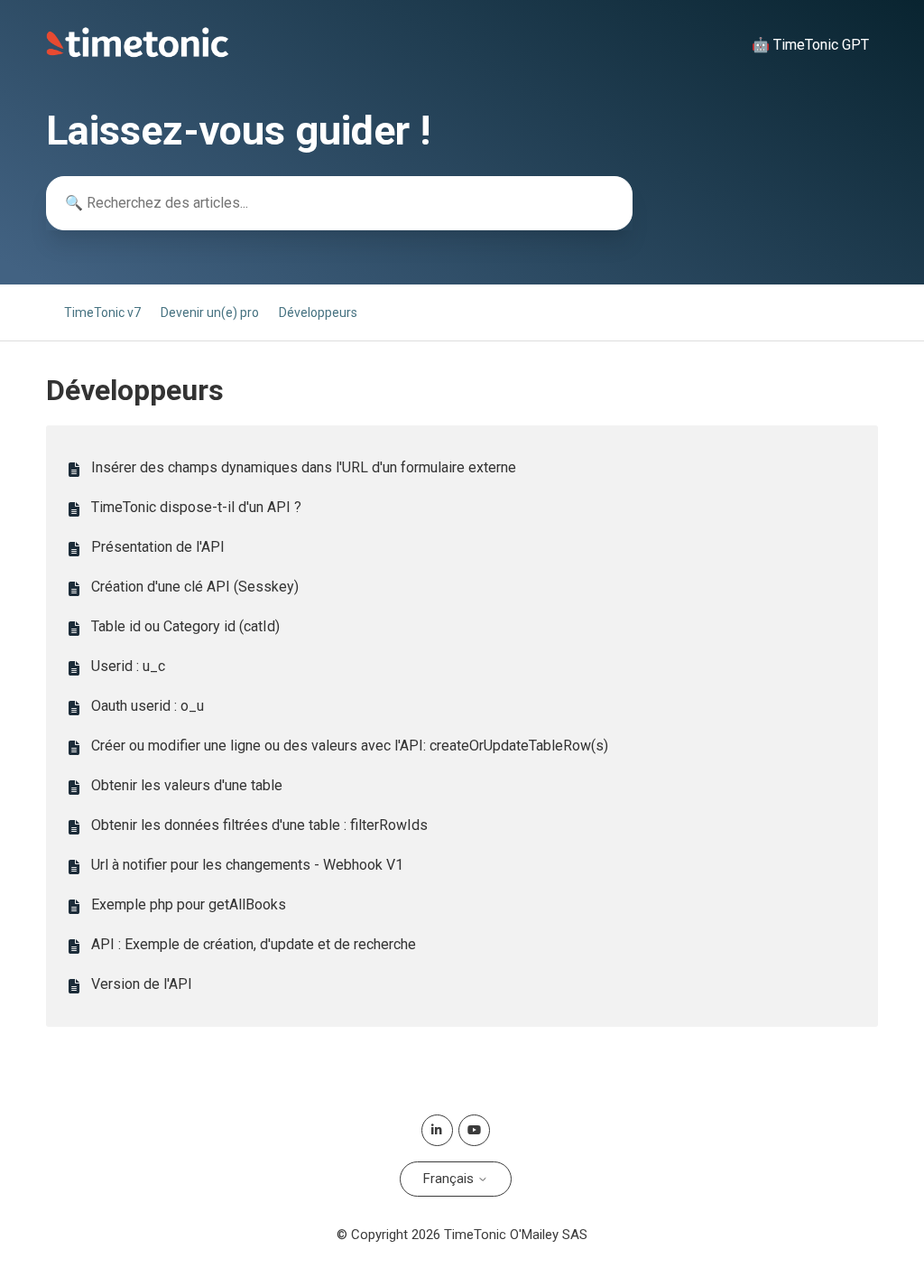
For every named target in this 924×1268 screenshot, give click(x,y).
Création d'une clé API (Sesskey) (195, 586)
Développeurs (318, 312)
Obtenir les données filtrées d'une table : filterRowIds (259, 825)
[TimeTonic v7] (137, 53)
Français (450, 1178)
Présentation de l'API (158, 546)
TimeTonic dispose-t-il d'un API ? (196, 507)
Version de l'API (141, 984)
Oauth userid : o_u (147, 705)
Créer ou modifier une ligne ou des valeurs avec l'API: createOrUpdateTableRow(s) (349, 745)
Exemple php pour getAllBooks (188, 904)
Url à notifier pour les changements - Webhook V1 (247, 864)
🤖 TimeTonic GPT (810, 44)
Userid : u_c (128, 666)
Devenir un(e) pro (210, 312)
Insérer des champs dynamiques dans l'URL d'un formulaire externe (303, 467)
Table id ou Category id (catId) (185, 626)
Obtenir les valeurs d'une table (186, 785)
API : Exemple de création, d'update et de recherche (253, 944)
